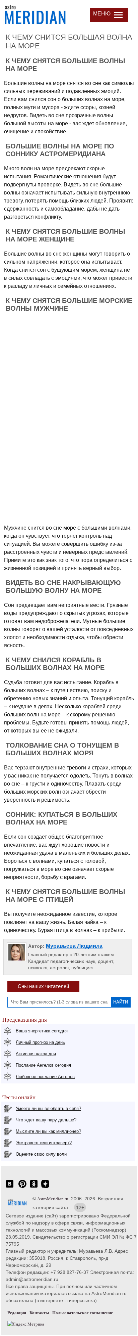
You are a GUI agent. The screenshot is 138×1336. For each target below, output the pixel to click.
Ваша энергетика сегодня (42, 1030)
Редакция (16, 1312)
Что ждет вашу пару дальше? (46, 1119)
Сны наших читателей (43, 986)
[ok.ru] (34, 1187)
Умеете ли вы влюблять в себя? (48, 1108)
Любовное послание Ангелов (45, 1076)
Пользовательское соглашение (82, 1312)
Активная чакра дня (36, 1053)
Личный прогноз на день (40, 1042)
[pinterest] (22, 1187)
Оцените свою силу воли (41, 1154)
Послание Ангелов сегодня (43, 1065)
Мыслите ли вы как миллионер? (48, 1131)
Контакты (39, 1312)
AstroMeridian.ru (52, 1198)
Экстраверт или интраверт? (44, 1142)
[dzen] (45, 1187)
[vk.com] (10, 1187)
